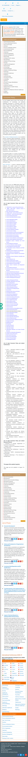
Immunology (6, 67)
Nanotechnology (7, 508)
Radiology (6, 92)
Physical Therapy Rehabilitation (11, 82)
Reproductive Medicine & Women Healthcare (13, 89)
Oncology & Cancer (8, 77)
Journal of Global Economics (11, 136)
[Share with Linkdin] (16, 538)
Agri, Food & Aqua (8, 44)
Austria (21, 665)
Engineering (6, 492)
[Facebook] (18, 755)
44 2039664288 (5, 5)
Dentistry (6, 80)
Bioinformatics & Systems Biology (11, 479)
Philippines (14, 680)
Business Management (9, 55)
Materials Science (8, 504)
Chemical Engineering (8, 53)
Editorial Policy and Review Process (10, 752)
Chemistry (6, 486)
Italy (5, 667)
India (13, 671)
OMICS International (6, 164)
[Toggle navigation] (25, 23)
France (13, 669)
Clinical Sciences (7, 487)
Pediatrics (6, 74)
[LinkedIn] (23, 755)
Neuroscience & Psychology (10, 510)
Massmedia (6, 56)
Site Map (4, 10)
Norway (21, 673)
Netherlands (6, 679)
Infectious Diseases (8, 85)
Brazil (5, 675)
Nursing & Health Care (9, 511)
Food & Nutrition (7, 495)
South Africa (14, 675)
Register (18, 5)
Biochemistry (7, 478)
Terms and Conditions (7, 749)
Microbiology (7, 59)
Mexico (21, 671)
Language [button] (3, 19)
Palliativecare (7, 88)
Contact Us (10, 10)
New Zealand (12, 678)
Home (12, 5)
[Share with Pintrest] (20, 538)
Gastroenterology (8, 68)
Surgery (5, 91)
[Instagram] (26, 755)
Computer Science (8, 489)
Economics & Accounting (9, 490)
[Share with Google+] (18, 538)
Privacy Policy (5, 750)
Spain (13, 663)
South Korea (6, 677)
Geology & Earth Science (9, 499)
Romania (22, 675)
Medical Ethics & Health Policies (11, 86)
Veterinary (6, 52)
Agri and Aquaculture (8, 476)
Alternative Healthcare (9, 73)
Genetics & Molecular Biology (10, 70)
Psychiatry (6, 83)
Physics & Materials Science (10, 47)
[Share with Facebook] (12, 538)
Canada (13, 665)
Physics (5, 514)
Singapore (14, 673)
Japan (5, 673)
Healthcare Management (9, 64)
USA (5, 663)
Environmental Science (9, 49)
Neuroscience (7, 65)
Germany (6, 669)
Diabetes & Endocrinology (9, 61)
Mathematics (7, 505)
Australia (6, 665)
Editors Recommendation (7, 16)
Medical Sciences (8, 507)
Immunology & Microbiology (10, 501)
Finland (21, 667)
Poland (21, 663)
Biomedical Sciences (8, 481)
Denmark (22, 669)
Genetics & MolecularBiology (6, 703)
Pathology (6, 71)
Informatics (6, 502)
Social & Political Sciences (9, 517)
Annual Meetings (9, 659)
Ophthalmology (7, 76)
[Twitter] (21, 755)
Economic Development (9, 526)
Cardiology (6, 79)
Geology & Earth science (9, 58)
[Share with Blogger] (22, 538)
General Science (7, 496)
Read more (23, 94)
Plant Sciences (7, 516)
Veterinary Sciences (8, 519)
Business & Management (9, 483)
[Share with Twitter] (14, 538)
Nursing (5, 62)
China (13, 667)
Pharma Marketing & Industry (10, 43)
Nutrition (6, 46)
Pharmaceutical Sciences (9, 41)
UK (4, 671)
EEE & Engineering (8, 50)
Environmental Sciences (9, 493)
